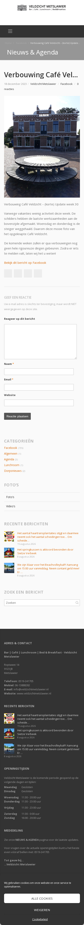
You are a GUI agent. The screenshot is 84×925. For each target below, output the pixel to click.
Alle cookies (42, 898)
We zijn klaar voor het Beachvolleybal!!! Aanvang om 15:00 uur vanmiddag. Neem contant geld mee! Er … (48, 568)
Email (8, 379)
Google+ (28, 273)
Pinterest (38, 273)
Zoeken (77, 602)
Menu (10, 31)
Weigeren (42, 910)
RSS (55, 18)
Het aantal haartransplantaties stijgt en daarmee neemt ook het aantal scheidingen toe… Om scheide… (47, 536)
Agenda (9, 459)
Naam (9, 364)
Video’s (10, 506)
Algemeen (10, 453)
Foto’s (10, 497)
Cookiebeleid (40, 919)
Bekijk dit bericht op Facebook (25, 263)
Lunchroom (12, 465)
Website (10, 395)
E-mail (46, 18)
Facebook (29, 18)
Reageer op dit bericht (19, 319)
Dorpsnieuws (13, 471)
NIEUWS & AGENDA (27, 840)
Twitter (37, 18)
